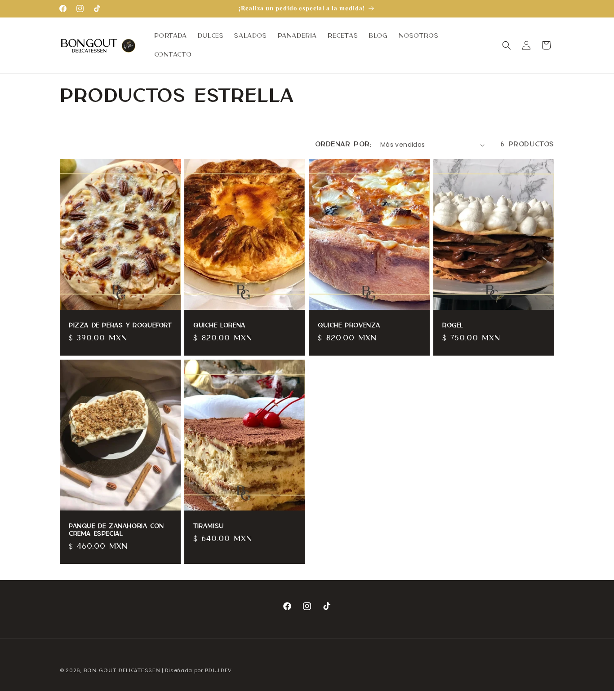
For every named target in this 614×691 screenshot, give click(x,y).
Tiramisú (208, 526)
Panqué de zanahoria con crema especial (116, 530)
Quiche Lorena (219, 326)
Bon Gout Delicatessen (122, 671)
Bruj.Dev (218, 671)
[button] (506, 45)
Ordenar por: (343, 145)
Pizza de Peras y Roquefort (120, 326)
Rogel (452, 326)
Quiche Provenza (349, 326)
